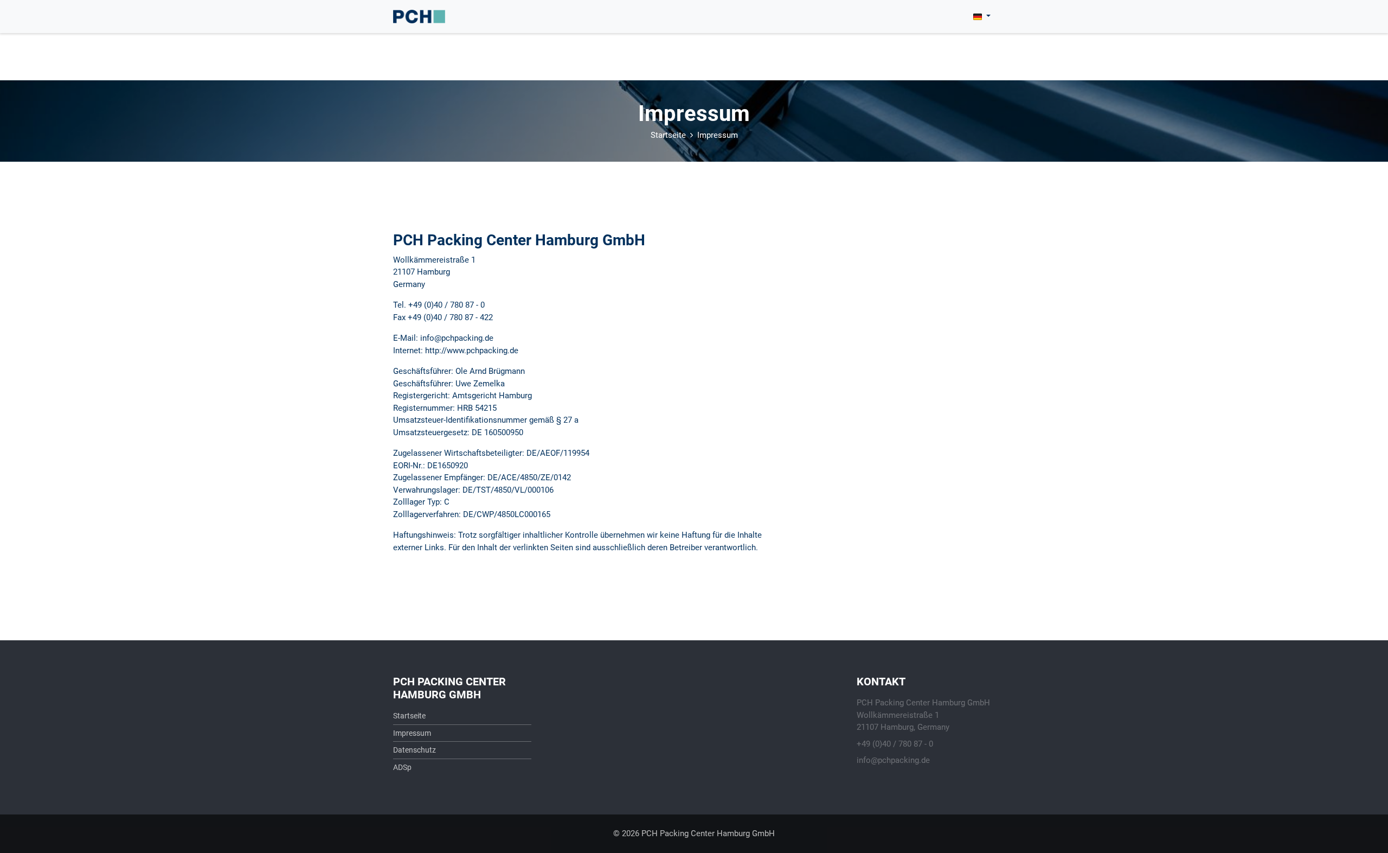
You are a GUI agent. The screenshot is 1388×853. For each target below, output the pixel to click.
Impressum (717, 135)
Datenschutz (414, 750)
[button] (982, 16)
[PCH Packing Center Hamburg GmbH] (419, 16)
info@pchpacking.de (893, 760)
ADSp (402, 767)
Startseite (668, 135)
